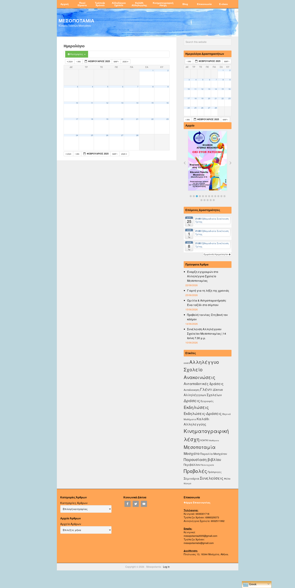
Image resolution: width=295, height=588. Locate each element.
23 (167, 119)
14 (137, 103)
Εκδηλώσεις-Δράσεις (203, 413)
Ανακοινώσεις (199, 377)
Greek (252, 584)
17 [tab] (214, 200)
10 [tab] (218, 196)
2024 (70, 61)
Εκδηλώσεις (196, 407)
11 (92, 103)
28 (137, 135)
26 (107, 135)
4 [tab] (200, 196)
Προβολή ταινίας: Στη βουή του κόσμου (207, 317)
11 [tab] (221, 196)
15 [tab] (208, 200)
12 (107, 103)
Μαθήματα (214, 440)
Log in (166, 566)
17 (77, 119)
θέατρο (187, 483)
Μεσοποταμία (200, 447)
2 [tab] (194, 196)
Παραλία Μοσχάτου (213, 454)
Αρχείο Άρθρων (70, 524)
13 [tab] (201, 200)
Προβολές (195, 470)
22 (152, 119)
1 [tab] (191, 196)
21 (137, 119)
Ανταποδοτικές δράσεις (203, 383)
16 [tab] (211, 200)
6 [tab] (206, 196)
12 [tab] (224, 196)
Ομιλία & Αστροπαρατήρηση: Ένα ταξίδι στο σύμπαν (206, 302)
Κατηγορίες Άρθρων (73, 503)
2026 (125, 61)
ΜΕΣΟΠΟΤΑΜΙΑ (76, 20)
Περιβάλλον (192, 465)
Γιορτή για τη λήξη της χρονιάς (208, 290)
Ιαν (79, 61)
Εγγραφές (207, 401)
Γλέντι (206, 389)
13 (122, 103)
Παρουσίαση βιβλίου (202, 459)
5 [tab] (203, 196)
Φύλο (227, 478)
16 (167, 103)
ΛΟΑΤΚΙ (204, 440)
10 (77, 103)
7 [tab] (209, 196)
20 (122, 119)
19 (107, 119)
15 (152, 103)
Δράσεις (192, 400)
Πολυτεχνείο (207, 464)
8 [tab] (212, 196)
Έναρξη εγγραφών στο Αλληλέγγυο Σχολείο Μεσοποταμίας (202, 276)
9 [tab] (215, 196)
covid (186, 362)
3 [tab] (197, 196)
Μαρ (116, 61)
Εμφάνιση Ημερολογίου (216, 254)
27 (122, 135)
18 (92, 119)
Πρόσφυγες (215, 472)
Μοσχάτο (192, 453)
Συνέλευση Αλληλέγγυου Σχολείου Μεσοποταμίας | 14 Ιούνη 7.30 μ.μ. (206, 333)
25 (92, 135)
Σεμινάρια (191, 478)
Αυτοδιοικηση (191, 389)
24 (77, 135)
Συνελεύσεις (211, 478)
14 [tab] (204, 200)
